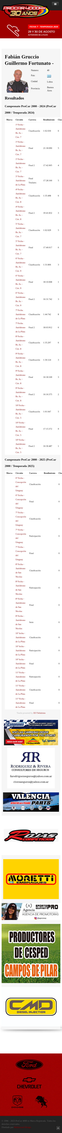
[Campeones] (31, 724)
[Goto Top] (58, 1128)
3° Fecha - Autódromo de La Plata (20, 180)
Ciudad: (34, 81)
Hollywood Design (22, 1127)
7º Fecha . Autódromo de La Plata (20, 314)
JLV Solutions (39, 713)
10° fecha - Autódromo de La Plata (20, 637)
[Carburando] (31, 737)
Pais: (33, 75)
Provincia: (35, 88)
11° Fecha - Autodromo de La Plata (20, 676)
